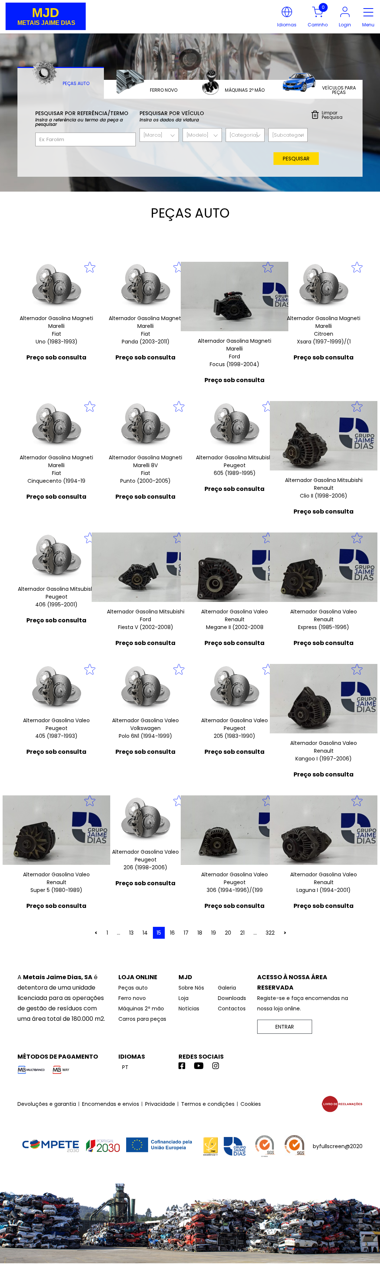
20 (228, 932)
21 (242, 932)
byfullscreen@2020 (338, 1146)
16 (172, 932)
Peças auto (133, 987)
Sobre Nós (191, 987)
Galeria (227, 987)
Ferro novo (132, 998)
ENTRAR (284, 1026)
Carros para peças (142, 1019)
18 (199, 932)
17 (186, 932)
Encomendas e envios (110, 1104)
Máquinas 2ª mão (141, 1008)
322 (270, 932)
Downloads (232, 998)
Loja (183, 998)
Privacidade (160, 1104)
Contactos (232, 1008)
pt (125, 1067)
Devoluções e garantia (46, 1104)
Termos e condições (208, 1104)
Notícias (188, 1008)
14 (145, 932)
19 (213, 932)
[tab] (60, 83)
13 (131, 932)
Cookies (250, 1104)
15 (159, 932)
